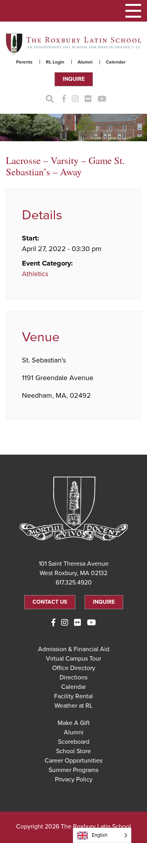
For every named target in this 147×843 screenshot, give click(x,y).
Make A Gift (74, 723)
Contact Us (50, 602)
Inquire (74, 79)
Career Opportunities (73, 761)
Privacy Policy (74, 779)
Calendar (115, 62)
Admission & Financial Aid (73, 649)
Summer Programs (73, 770)
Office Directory (73, 668)
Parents (24, 62)
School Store (73, 751)
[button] (133, 11)
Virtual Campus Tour (73, 659)
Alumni (85, 62)
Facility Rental (73, 696)
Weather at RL (73, 706)
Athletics (35, 273)
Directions (73, 677)
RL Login (55, 62)
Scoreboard (73, 742)
